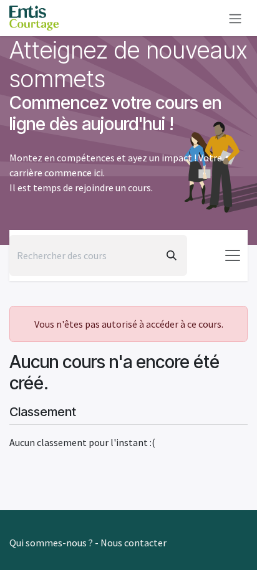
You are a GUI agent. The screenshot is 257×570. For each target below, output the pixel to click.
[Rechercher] (171, 255)
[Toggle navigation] (235, 18)
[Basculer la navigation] (233, 255)
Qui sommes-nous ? (51, 542)
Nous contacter (133, 542)
